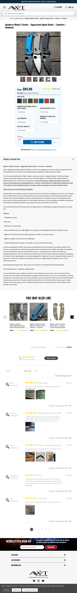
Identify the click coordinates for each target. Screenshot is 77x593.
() (71, 7)
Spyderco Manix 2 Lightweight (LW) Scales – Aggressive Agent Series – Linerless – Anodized (18, 325)
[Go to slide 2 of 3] (38, 332)
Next (59, 79)
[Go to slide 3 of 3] (41, 332)
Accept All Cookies (29, 590)
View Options (19, 312)
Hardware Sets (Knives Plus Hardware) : (47, 117)
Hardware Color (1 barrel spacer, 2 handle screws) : (27, 107)
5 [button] (45, 529)
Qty (19, 140)
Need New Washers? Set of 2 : (47, 108)
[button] (38, 159)
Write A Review (51, 358)
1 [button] (31, 529)
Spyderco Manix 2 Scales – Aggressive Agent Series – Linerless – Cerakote (38, 325)
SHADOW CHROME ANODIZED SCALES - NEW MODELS (38, 1)
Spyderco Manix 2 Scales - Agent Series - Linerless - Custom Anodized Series (58, 325)
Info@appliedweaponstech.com (46, 149)
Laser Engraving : (22, 118)
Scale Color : (21, 97)
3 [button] (38, 529)
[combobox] (13, 371)
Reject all (16, 590)
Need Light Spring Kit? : (23, 126)
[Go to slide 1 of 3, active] (35, 332)
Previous (17, 79)
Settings (6, 590)
